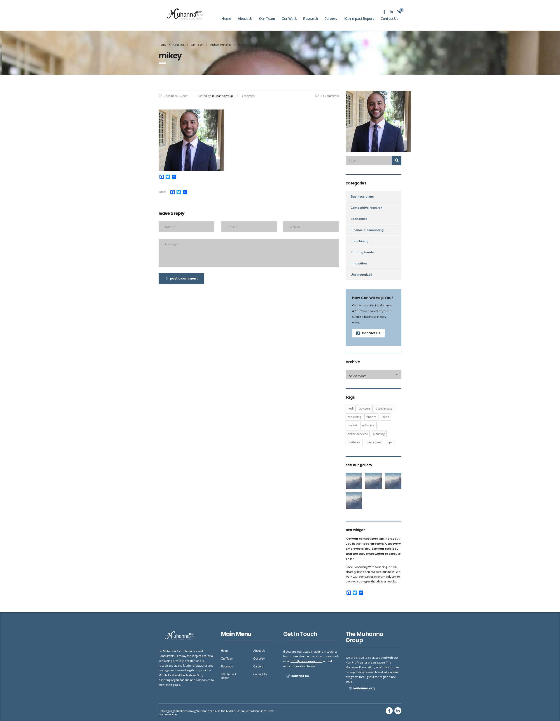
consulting (354, 417)
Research (310, 18)
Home (226, 18)
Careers (330, 18)
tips (390, 442)
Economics (359, 219)
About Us (245, 18)
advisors (365, 408)
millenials (368, 425)
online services (358, 434)
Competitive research (366, 207)
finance (371, 417)
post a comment (184, 278)
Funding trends (362, 252)
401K (351, 408)
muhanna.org (364, 688)
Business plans (362, 196)
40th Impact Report (358, 18)
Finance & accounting (367, 230)
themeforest (374, 442)
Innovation (359, 263)
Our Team (267, 18)
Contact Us (389, 18)
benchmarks (384, 408)
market (352, 425)
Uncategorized (361, 274)
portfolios (354, 442)
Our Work (289, 18)
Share (162, 192)
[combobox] (373, 374)
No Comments (329, 96)
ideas (385, 417)
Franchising (360, 241)
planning (379, 434)
